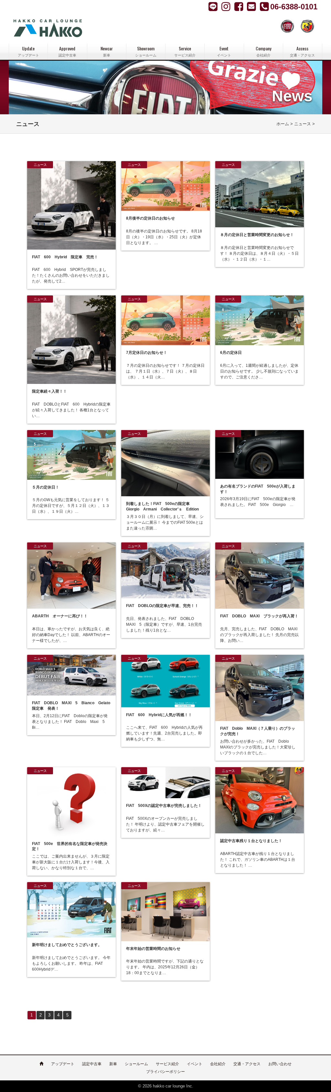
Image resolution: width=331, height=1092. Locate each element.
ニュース (302, 124)
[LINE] (213, 6)
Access (302, 51)
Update (28, 51)
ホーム (282, 124)
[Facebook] (226, 6)
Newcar (107, 51)
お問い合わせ (280, 1064)
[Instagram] (239, 6)
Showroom (145, 51)
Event (224, 51)
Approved (67, 51)
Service (185, 51)
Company (263, 51)
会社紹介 (218, 1064)
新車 (113, 1064)
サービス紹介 (167, 1064)
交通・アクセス (247, 1064)
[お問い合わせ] (252, 6)
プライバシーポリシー (165, 1071)
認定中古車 (91, 1064)
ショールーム (136, 1064)
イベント (194, 1064)
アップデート (62, 1064)
